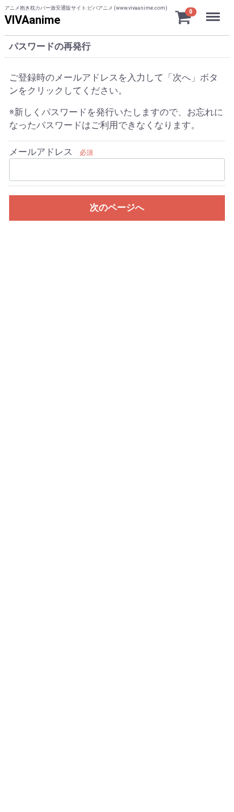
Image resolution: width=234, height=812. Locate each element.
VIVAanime (32, 20)
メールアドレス (41, 151)
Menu (214, 10)
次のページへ (117, 207)
